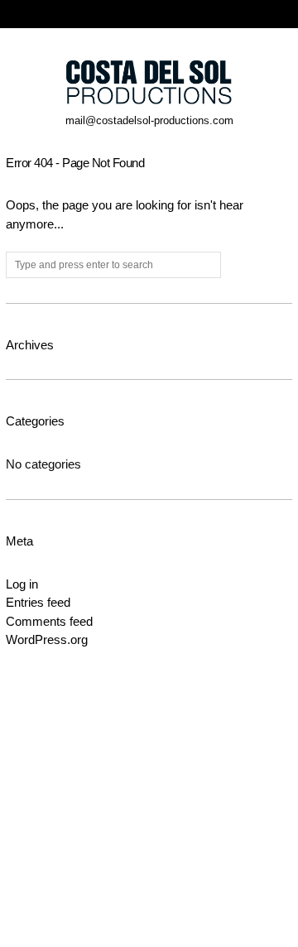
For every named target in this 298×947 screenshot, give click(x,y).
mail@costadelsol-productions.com (149, 120)
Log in (22, 584)
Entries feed (38, 602)
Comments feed (49, 621)
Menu (284, 14)
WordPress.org (47, 639)
